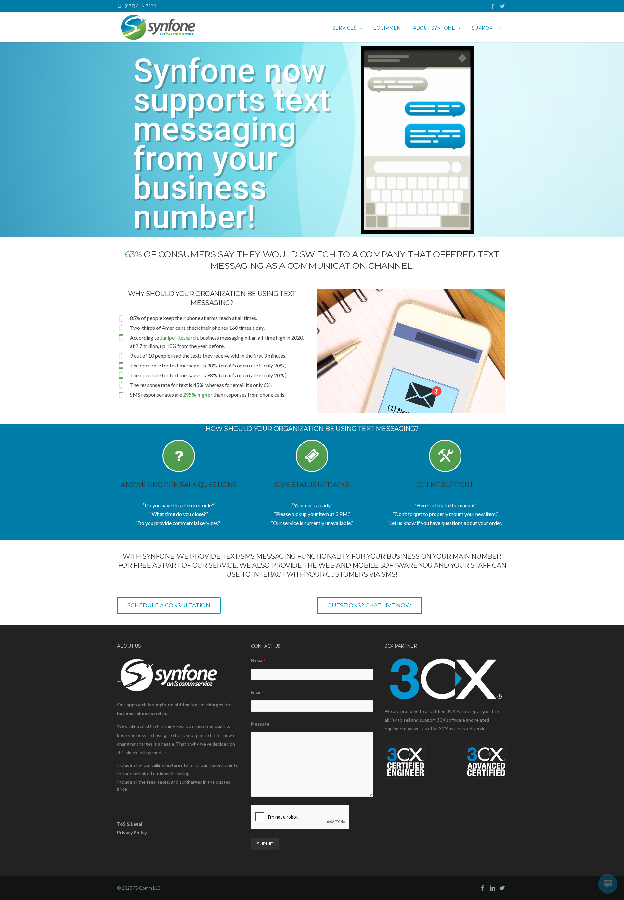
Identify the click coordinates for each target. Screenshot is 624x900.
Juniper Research (179, 337)
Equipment (388, 28)
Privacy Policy (132, 832)
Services (344, 28)
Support (483, 28)
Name (258, 660)
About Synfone (434, 28)
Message (261, 723)
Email (257, 692)
